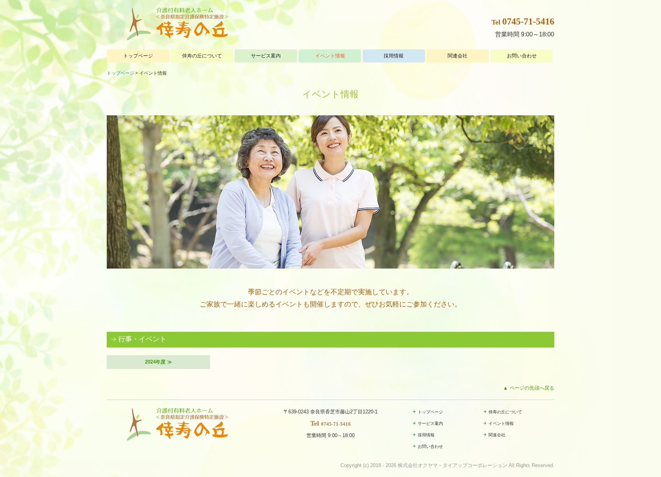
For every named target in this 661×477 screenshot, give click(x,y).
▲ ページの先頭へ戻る (528, 388)
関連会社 (457, 56)
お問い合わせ (522, 56)
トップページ (138, 56)
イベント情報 (330, 56)
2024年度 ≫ (158, 362)
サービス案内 (266, 56)
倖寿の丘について (202, 56)
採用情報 (394, 56)
